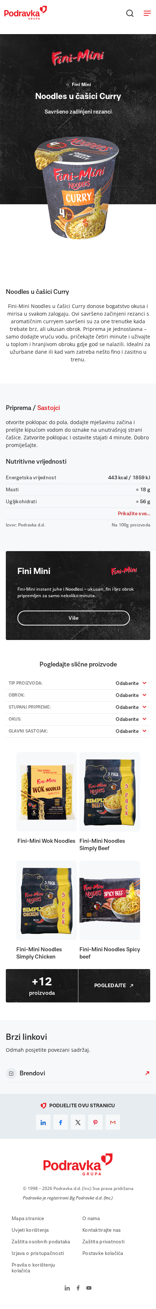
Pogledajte (110, 985)
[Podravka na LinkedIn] (67, 1289)
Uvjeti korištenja (30, 1230)
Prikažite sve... (134, 513)
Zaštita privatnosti (103, 1241)
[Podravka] (25, 18)
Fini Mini (81, 84)
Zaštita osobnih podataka (41, 1241)
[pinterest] (95, 1122)
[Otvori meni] (147, 13)
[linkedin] (43, 1122)
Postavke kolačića (102, 1253)
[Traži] (130, 13)
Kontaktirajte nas (101, 1230)
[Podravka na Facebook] (78, 1289)
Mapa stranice (28, 1218)
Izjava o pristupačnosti (38, 1253)
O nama (91, 1218)
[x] (78, 1122)
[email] (113, 1122)
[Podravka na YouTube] (88, 1289)
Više (73, 618)
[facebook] (60, 1122)
